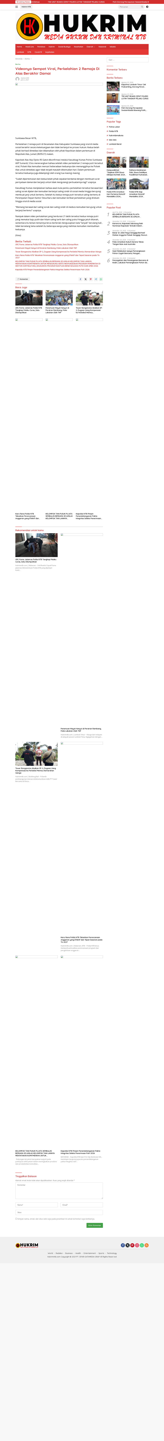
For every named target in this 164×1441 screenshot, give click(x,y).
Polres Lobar (114, 127)
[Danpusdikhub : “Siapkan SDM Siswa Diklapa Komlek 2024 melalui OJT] (116, 162)
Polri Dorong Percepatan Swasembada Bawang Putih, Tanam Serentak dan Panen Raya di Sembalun (133, 109)
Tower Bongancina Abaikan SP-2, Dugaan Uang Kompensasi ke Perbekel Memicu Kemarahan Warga (58, 252)
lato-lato (112, 140)
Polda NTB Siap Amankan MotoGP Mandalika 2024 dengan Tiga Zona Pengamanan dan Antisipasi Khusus (137, 194)
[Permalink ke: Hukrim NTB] (17, 79)
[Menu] (17, 7)
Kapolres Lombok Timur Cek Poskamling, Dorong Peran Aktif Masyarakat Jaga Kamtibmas (133, 85)
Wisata (113, 47)
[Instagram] (137, 1245)
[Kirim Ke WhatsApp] (101, 279)
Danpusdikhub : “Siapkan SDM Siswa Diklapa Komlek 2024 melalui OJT (116, 172)
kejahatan (49, 52)
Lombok (20, 52)
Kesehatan (78, 47)
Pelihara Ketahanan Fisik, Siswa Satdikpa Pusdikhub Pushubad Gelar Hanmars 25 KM (138, 172)
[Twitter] (128, 1245)
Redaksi (59, 1253)
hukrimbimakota (116, 135)
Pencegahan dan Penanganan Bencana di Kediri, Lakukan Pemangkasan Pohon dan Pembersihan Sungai (130, 261)
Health (78, 1253)
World (50, 1253)
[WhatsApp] (142, 1245)
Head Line (29, 47)
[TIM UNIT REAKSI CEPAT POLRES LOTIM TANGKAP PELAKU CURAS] (113, 98)
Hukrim (52, 47)
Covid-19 (38, 52)
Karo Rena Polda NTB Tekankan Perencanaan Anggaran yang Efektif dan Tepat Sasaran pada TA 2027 (57, 256)
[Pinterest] (132, 1245)
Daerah (90, 47)
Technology (112, 1253)
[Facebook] (123, 1245)
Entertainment (90, 1253)
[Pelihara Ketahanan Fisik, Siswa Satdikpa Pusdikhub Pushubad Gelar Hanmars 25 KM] (139, 162)
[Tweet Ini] (86, 279)
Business (69, 1253)
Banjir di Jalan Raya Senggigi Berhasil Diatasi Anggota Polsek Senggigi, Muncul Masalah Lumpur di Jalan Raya (129, 234)
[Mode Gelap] (147, 7)
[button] (142, 7)
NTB (29, 52)
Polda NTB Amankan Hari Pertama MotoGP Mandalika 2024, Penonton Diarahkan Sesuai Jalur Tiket (116, 194)
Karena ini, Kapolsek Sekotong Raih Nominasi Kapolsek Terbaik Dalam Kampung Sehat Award (127, 224)
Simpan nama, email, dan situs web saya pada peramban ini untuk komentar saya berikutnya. (56, 1219)
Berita (17, 64)
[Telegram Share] (96, 279)
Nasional (102, 47)
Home (19, 47)
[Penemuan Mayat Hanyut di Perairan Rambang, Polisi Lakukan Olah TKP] (59, 297)
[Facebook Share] (80, 279)
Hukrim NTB (26, 7)
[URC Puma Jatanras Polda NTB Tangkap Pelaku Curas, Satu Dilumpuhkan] (29, 297)
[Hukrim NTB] (82, 26)
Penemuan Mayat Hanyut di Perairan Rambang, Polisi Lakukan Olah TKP (46, 248)
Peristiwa (41, 47)
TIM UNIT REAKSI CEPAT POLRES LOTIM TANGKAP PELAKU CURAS (46, 2)
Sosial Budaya (64, 47)
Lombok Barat (115, 144)
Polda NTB (113, 131)
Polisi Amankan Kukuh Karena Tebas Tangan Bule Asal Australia (128, 243)
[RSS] (147, 1245)
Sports (101, 1253)
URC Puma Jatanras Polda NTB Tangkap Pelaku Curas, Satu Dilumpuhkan (46, 244)
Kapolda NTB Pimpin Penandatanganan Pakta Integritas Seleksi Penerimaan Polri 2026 (52, 269)
